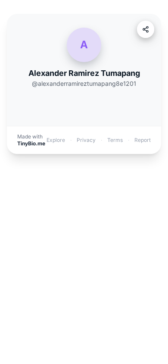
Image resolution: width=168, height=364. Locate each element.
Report (142, 140)
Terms (115, 140)
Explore (56, 140)
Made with (31, 140)
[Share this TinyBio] (145, 29)
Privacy (86, 140)
